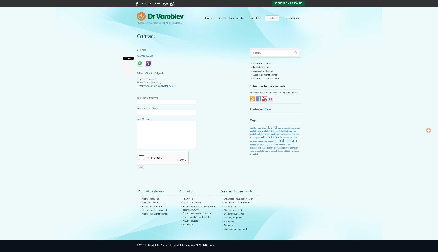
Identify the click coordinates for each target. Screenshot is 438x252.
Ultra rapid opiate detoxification (238, 199)
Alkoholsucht (230, 221)
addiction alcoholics (258, 128)
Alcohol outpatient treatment (266, 78)
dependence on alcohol (275, 145)
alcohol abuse (255, 131)
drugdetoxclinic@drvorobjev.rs (159, 86)
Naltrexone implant (233, 210)
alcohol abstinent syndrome (289, 128)
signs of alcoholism (258, 151)
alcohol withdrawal (257, 145)
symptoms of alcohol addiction (278, 151)
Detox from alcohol (262, 67)
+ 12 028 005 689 (151, 3)
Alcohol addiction (191, 221)
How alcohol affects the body (196, 217)
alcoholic (286, 138)
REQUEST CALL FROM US (288, 3)
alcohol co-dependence (283, 134)
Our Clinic (255, 18)
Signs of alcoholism (192, 202)
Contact (272, 18)
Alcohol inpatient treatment (265, 75)
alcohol (271, 127)
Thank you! (188, 199)
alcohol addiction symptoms (261, 134)
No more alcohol (273, 148)
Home (209, 18)
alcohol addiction (268, 131)
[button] (428, 130)
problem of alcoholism (289, 148)
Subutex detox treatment (235, 229)
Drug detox (229, 225)
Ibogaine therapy (232, 206)
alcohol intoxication (265, 142)
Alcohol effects (271, 137)
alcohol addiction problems (287, 131)
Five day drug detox (233, 218)
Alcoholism (188, 224)
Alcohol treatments (231, 18)
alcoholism (285, 140)
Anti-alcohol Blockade (263, 71)
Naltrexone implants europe (237, 202)
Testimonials (291, 18)
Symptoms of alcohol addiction (197, 213)
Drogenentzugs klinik (234, 214)
